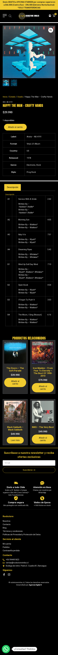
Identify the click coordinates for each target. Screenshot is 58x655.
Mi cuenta (7, 544)
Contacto (7, 524)
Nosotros (6, 521)
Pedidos (6, 547)
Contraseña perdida (11, 550)
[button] (50, 30)
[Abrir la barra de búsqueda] (10, 16)
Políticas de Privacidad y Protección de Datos (22, 534)
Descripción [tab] (12, 187)
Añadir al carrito (15, 127)
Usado (20, 97)
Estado (12, 97)
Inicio (5, 97)
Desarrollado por (29, 585)
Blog (4, 528)
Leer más (15, 440)
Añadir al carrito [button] (15, 382)
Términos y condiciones (13, 531)
